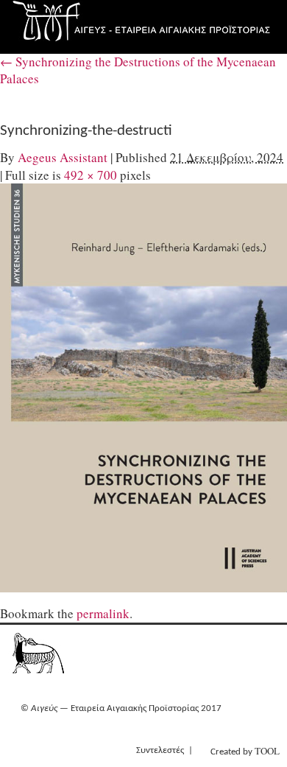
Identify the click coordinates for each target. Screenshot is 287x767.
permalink (103, 613)
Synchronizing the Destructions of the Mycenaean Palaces (138, 70)
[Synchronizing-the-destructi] (143, 387)
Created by (245, 750)
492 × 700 (90, 175)
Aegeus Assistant (62, 157)
